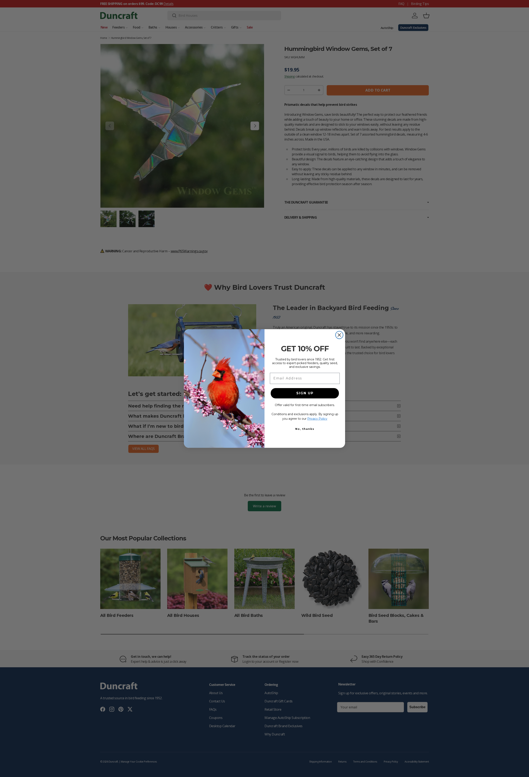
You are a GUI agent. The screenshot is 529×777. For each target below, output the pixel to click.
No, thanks (304, 428)
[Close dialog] (339, 335)
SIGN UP (304, 393)
